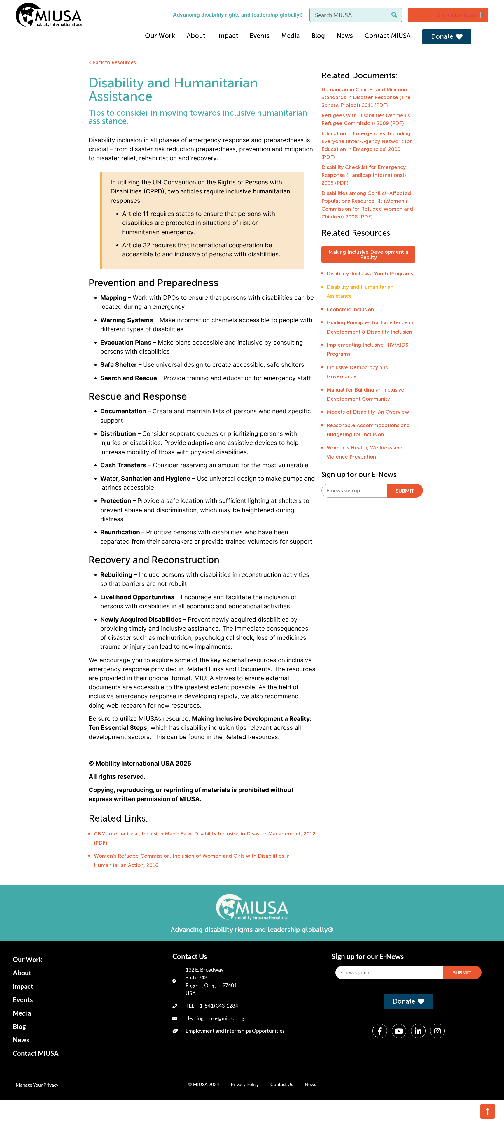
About (196, 36)
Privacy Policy (245, 1084)
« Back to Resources (112, 62)
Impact (227, 36)
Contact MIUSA (388, 36)
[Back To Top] (487, 1111)
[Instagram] (437, 1031)
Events (260, 36)
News (345, 36)
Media (290, 36)
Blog (318, 36)
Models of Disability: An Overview (368, 412)
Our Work (160, 36)
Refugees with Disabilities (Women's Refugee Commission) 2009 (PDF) (365, 119)
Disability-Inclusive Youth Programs (370, 273)
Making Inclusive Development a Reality (368, 254)
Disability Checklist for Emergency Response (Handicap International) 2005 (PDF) (363, 175)
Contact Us (281, 1084)
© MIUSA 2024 (203, 1084)
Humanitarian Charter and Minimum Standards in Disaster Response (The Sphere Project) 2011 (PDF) (366, 97)
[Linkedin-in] (418, 1031)
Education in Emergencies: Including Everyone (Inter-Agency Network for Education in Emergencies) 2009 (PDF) (366, 145)
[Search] (394, 15)
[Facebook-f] (379, 1031)
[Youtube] (399, 1031)
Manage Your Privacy (37, 1084)
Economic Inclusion (350, 309)
